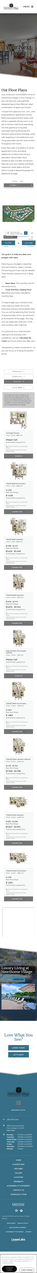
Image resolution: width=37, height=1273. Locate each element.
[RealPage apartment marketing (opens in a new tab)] (18, 1240)
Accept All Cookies (9, 1269)
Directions (11, 1130)
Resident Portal (19, 1110)
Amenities (18, 979)
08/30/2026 (17, 381)
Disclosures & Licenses (17, 1227)
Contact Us (18, 456)
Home (18, 1160)
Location (18, 1177)
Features (18, 1169)
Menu (26, 6)
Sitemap (28, 1232)
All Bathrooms (17, 376)
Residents (18, 1181)
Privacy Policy (23, 1223)
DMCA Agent (11, 1223)
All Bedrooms (17, 371)
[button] (18, 420)
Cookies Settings (27, 1270)
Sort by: (17, 388)
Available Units (18, 512)
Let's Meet (18, 1055)
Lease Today (18, 1048)
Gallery (18, 1173)
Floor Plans (18, 1164)
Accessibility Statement (18, 1186)
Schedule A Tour (18, 1194)
